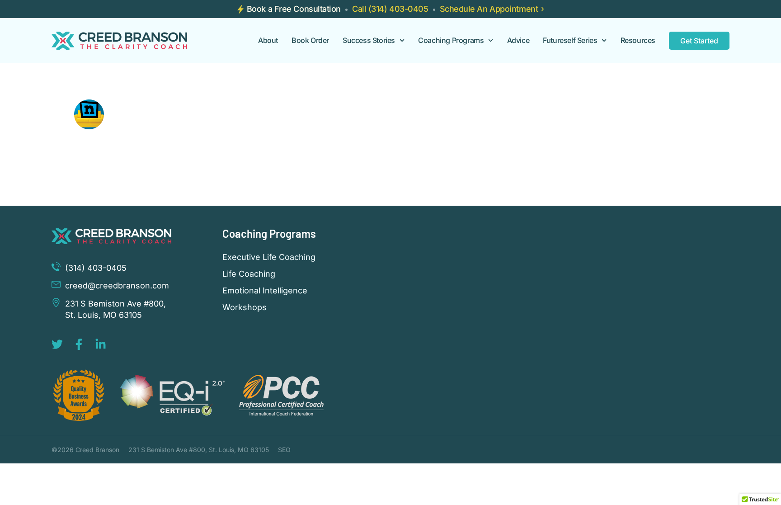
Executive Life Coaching (268, 257)
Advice (518, 40)
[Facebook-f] (79, 344)
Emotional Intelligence (264, 290)
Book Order (310, 40)
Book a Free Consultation (294, 9)
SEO (284, 449)
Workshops (244, 307)
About (268, 40)
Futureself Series (570, 40)
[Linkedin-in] (100, 344)
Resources (638, 40)
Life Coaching (248, 273)
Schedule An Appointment (489, 9)
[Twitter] (57, 344)
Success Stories (369, 40)
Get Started (699, 40)
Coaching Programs (451, 40)
